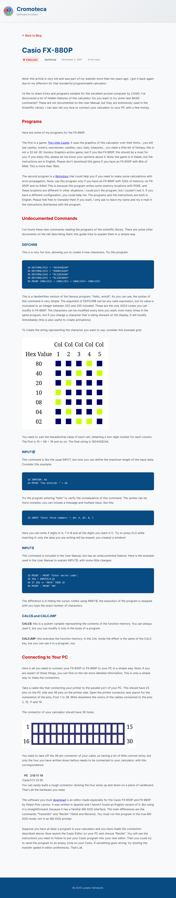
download (59, 800)
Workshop (61, 176)
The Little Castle (58, 142)
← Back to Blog (32, 35)
